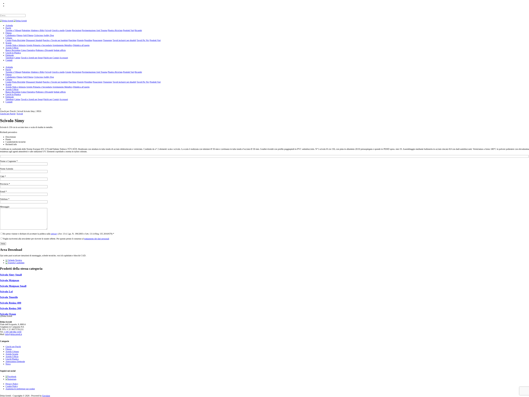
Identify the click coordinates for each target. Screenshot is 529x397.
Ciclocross (38, 35)
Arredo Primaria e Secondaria (39, 45)
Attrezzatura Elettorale (15, 361)
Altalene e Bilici (38, 30)
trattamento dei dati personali (96, 239)
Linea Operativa (28, 50)
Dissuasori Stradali (34, 40)
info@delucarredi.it (13, 334)
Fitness (9, 33)
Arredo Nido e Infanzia (16, 45)
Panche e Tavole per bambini (55, 40)
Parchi (8, 28)
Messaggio (4, 207)
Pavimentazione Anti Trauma (94, 30)
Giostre (68, 30)
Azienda (9, 25)
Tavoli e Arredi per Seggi (32, 58)
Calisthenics (11, 35)
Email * (3, 191)
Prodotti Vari (128, 30)
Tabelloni (10, 58)
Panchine (72, 40)
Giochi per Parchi (7, 114)
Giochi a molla (58, 30)
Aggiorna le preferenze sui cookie (20, 389)
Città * (3, 176)
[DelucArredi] (13, 20)
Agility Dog (48, 35)
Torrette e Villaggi (13, 30)
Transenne (107, 40)
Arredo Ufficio (12, 48)
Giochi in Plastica (13, 53)
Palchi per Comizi (51, 58)
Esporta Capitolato (16, 263)
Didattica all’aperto (81, 45)
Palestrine (26, 30)
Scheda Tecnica (15, 260)
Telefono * (4, 199)
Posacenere (97, 40)
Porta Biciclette (18, 40)
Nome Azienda (6, 169)
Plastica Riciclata (115, 30)
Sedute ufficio (60, 50)
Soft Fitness (28, 35)
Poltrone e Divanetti (44, 50)
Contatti (9, 60)
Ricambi (138, 30)
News (8, 364)
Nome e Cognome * (9, 161)
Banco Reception (13, 50)
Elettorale (10, 55)
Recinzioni (76, 30)
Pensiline (88, 40)
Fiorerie (80, 40)
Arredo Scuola (12, 354)
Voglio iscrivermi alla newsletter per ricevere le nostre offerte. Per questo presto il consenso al (56, 239)
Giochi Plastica (12, 359)
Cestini (9, 40)
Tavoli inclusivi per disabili (124, 40)
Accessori (63, 58)
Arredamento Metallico (62, 45)
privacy (54, 234)
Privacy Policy (12, 384)
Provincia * (5, 184)
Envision (46, 396)
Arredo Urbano (12, 351)
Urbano (9, 38)
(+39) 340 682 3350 (12, 332)
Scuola (8, 43)
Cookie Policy (12, 386)
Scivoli (48, 30)
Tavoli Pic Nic (143, 40)
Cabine (17, 58)
